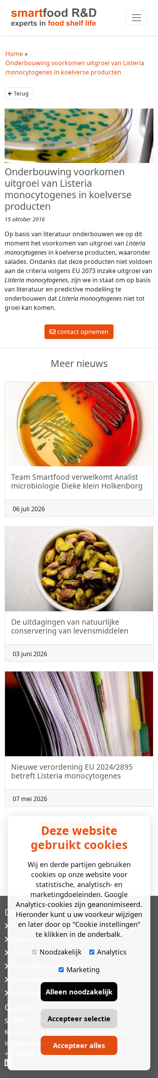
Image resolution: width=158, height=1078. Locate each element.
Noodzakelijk (61, 951)
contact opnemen (82, 332)
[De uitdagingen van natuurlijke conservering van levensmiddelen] (79, 569)
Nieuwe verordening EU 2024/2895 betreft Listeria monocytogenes (72, 771)
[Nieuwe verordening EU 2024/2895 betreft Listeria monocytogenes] (79, 713)
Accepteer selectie (79, 1018)
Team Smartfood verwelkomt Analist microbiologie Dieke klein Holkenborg (77, 481)
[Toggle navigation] (136, 17)
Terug (20, 93)
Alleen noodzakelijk (79, 991)
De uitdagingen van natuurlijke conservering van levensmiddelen (69, 626)
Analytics (112, 951)
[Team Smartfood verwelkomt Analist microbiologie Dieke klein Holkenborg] (79, 424)
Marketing (83, 969)
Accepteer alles (79, 1045)
